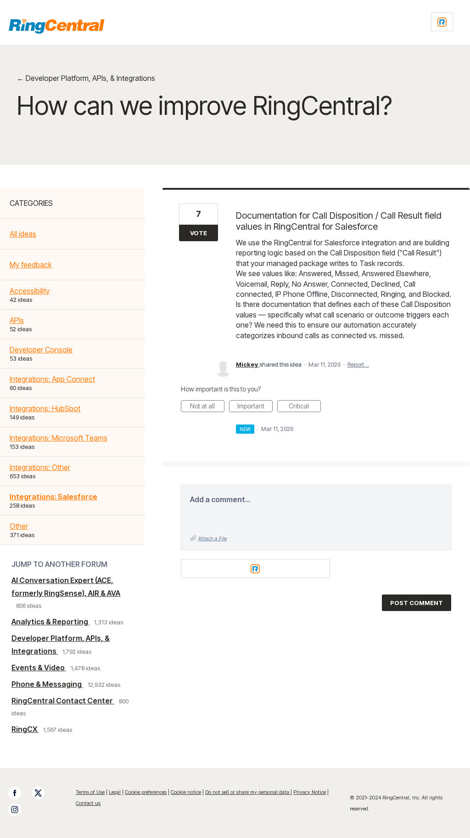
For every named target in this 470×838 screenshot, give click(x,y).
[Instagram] (19, 809)
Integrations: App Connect (52, 379)
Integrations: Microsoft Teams (58, 437)
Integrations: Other (40, 467)
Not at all (207, 407)
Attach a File (212, 538)
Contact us (88, 803)
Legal (115, 792)
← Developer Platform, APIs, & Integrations (86, 78)
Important (255, 407)
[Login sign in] (442, 21)
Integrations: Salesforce (53, 496)
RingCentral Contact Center (62, 700)
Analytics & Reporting (50, 621)
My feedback (31, 264)
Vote (198, 233)
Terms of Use (90, 792)
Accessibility (30, 290)
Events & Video (38, 667)
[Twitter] (43, 793)
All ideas (23, 233)
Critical (305, 407)
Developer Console (41, 349)
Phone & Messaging (47, 684)
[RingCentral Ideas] (56, 26)
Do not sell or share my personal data (248, 792)
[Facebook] (19, 793)
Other (19, 526)
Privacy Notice (309, 792)
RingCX (25, 729)
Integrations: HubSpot (45, 408)
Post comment (416, 602)
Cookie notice (186, 792)
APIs (17, 320)
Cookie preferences (146, 792)
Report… (358, 364)
